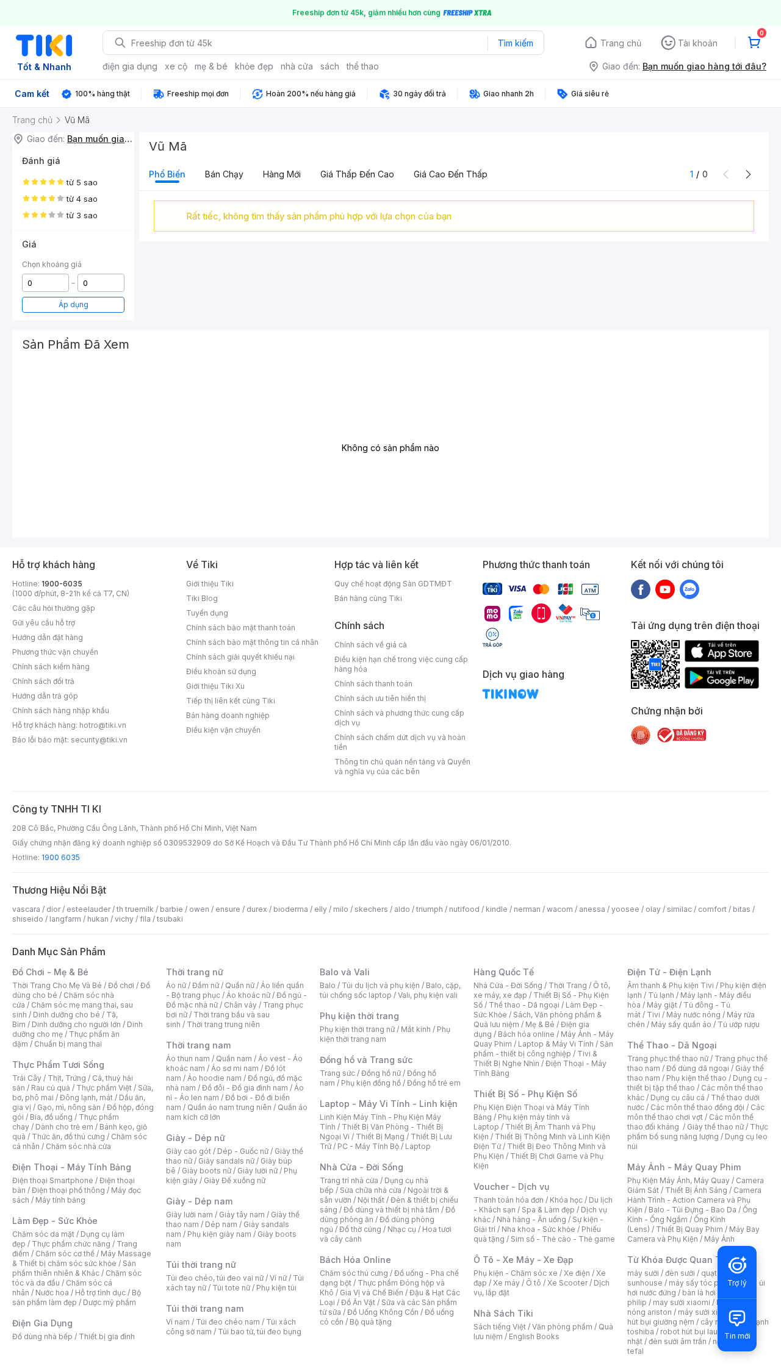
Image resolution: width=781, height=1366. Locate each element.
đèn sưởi (680, 1273)
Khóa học (566, 1199)
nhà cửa (297, 66)
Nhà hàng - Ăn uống (531, 1219)
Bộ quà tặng (371, 1321)
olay (653, 909)
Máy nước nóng (693, 1014)
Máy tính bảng (60, 1199)
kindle (497, 909)
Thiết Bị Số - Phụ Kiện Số (525, 1094)
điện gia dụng (130, 66)
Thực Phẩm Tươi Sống (58, 1064)
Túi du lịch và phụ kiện (381, 985)
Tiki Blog (202, 598)
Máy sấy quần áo (681, 1024)
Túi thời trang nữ (201, 1264)
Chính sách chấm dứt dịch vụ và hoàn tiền (400, 742)
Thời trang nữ (194, 972)
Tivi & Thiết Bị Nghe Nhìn (535, 1058)
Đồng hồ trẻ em (434, 1082)
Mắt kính (416, 1029)
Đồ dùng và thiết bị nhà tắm (391, 1209)
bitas (741, 909)
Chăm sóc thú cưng (354, 1273)
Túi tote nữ (231, 1287)
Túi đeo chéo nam (228, 1321)
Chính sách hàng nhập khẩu (60, 710)
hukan (98, 918)
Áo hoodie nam (214, 1078)
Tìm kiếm (515, 43)
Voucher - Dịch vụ (511, 1186)
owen (199, 909)
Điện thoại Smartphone (52, 1180)
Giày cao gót (188, 1151)
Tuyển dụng (207, 612)
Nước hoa (52, 1292)
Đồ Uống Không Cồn (383, 1312)
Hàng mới (282, 174)
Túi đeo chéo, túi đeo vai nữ (215, 1277)
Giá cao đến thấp (451, 174)
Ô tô (533, 1282)
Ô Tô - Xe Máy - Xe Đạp (523, 1259)
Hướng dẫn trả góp (45, 695)
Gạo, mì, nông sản (69, 1107)
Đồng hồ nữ (381, 1073)
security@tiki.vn (99, 739)
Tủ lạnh (661, 995)
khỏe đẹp (254, 66)
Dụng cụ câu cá (677, 1097)
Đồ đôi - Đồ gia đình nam (245, 1087)
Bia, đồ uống (51, 1117)
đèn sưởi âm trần (678, 1341)
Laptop (418, 1146)
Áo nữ (176, 985)
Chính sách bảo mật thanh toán (240, 627)
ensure (227, 909)
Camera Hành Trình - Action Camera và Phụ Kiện (694, 1200)
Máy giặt (662, 1004)
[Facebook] (640, 589)
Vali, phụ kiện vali (428, 995)
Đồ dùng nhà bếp (42, 1336)
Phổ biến (167, 174)
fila (145, 918)
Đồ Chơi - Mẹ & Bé (50, 972)
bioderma (290, 909)
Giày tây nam (242, 1214)
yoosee (625, 909)
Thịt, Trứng (67, 1078)
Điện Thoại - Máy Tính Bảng (71, 1167)
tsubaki (170, 918)
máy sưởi (643, 1273)
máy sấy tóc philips (703, 1282)
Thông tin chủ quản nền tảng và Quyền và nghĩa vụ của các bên (402, 766)
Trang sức (337, 1073)
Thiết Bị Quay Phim (689, 1229)
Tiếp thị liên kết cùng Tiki (230, 700)
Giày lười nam (189, 1214)
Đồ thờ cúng (360, 1229)
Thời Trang (568, 985)
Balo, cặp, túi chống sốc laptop (390, 990)
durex (257, 909)
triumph (429, 909)
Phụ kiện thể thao (696, 1078)
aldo (402, 909)
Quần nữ (239, 985)
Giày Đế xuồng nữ (234, 1180)
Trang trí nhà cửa (349, 1180)
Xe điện (577, 1273)
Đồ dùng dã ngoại (697, 1068)
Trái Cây (26, 1078)
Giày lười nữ (257, 1170)
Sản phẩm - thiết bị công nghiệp (543, 1048)
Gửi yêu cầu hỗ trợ (43, 622)
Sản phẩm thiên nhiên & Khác (74, 1268)
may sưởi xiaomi (681, 1302)
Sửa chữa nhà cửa (370, 1190)
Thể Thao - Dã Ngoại (672, 1045)
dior (53, 909)
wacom (560, 909)
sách (329, 66)
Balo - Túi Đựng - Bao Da (692, 1209)
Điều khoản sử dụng (221, 671)
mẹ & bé (211, 66)
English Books (534, 1336)
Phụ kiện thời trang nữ (357, 1029)
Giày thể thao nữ (715, 1126)
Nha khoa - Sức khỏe (538, 1229)
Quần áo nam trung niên (229, 1107)
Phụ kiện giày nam (219, 1234)
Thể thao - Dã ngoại (524, 1004)
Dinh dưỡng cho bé (66, 1014)
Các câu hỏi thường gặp (53, 608)
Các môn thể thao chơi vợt (696, 1112)
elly (320, 909)
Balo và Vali (345, 972)
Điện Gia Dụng (42, 1323)
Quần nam (234, 1058)
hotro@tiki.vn (102, 725)
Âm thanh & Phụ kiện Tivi (670, 985)
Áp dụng (73, 304)
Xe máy (506, 1282)
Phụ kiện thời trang (359, 1016)
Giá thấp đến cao (357, 174)
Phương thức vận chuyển (55, 651)
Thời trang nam (198, 1045)
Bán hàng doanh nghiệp (228, 715)
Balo (328, 985)
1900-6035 (61, 583)
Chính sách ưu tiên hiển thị (380, 698)
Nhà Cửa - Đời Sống (361, 1167)
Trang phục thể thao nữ (667, 1058)
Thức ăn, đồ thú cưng (68, 1136)
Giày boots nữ (206, 1170)
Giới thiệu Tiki (210, 583)
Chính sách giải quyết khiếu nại (240, 656)
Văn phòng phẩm (562, 1326)
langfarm (65, 918)
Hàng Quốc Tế (503, 972)
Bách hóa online (526, 1034)
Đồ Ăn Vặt (358, 1302)
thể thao (363, 66)
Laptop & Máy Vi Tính (556, 1043)
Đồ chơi (121, 985)
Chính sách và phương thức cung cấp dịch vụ (399, 717)
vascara (26, 909)
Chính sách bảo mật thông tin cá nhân (252, 642)
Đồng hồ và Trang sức (366, 1060)
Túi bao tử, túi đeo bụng (259, 1331)
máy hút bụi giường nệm (692, 1316)
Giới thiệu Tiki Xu (215, 686)
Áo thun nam (188, 1058)
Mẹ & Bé (540, 1024)
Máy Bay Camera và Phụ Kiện (693, 1234)
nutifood (464, 909)
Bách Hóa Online (355, 1259)
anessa (592, 909)
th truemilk (135, 909)
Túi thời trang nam (204, 1308)
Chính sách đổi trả (43, 681)
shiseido (27, 918)
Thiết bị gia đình (107, 1336)
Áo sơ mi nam (235, 1068)
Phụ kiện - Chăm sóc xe (515, 1273)
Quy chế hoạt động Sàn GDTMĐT (393, 583)
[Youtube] (665, 589)
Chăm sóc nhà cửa (78, 1146)
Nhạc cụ (401, 1229)
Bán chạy (224, 174)
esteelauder (88, 909)
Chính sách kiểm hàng (51, 666)
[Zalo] (689, 589)
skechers (371, 909)
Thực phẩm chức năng (71, 1243)
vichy (124, 918)
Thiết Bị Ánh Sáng (696, 1190)
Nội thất (371, 1199)
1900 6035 (60, 857)
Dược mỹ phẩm (109, 1302)
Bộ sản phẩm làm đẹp (76, 1297)
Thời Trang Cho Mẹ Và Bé (57, 985)
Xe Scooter (567, 1282)
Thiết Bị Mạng (380, 1136)
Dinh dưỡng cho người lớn (76, 1024)
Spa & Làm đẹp (548, 1209)
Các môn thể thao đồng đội (697, 1107)
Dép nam (221, 1224)
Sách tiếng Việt (499, 1326)
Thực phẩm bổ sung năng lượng (697, 1131)
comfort (712, 909)
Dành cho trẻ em (64, 1126)
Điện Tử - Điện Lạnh (669, 972)
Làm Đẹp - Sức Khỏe (55, 1220)
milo (340, 909)
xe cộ (176, 66)
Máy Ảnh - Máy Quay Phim (684, 1167)
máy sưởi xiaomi (706, 1312)
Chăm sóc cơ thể (65, 1253)
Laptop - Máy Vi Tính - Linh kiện (389, 1103)
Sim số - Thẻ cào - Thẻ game (563, 1238)
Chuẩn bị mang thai (68, 1043)
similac (679, 909)
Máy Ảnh (719, 1238)
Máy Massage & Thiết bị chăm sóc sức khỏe (81, 1258)
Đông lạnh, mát (86, 1097)
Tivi (653, 1014)
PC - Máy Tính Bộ (368, 1146)
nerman (527, 909)
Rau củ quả (50, 1087)
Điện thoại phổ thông (68, 1190)
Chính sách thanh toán (373, 683)
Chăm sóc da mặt (43, 1234)
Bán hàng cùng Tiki (368, 598)
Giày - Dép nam (199, 1201)
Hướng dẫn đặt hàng (47, 637)
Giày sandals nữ (226, 1160)
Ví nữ (278, 1277)
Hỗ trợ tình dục (100, 1292)
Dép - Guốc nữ (242, 1151)
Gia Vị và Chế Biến (371, 1292)
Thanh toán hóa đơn (508, 1199)
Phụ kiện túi (276, 1287)
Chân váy (240, 1004)
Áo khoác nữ (248, 995)
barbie (171, 909)
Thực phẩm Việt (104, 1087)
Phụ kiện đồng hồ (371, 1082)
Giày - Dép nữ (195, 1138)
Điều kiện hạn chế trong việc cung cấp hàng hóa (401, 664)
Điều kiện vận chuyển (223, 730)
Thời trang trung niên (223, 1024)
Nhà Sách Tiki (503, 1313)
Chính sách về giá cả (370, 644)
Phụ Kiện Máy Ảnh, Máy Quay (678, 1180)
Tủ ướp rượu (739, 1024)
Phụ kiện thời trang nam (385, 1034)
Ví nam (178, 1321)
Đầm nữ (205, 985)
